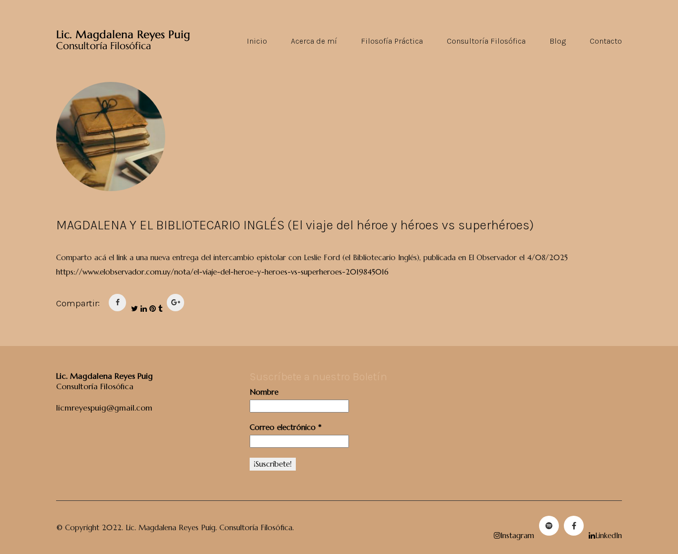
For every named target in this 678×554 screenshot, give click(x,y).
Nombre (264, 392)
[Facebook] (574, 526)
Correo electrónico (286, 427)
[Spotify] (549, 526)
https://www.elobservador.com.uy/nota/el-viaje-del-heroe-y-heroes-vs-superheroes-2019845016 (222, 272)
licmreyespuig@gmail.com (104, 408)
